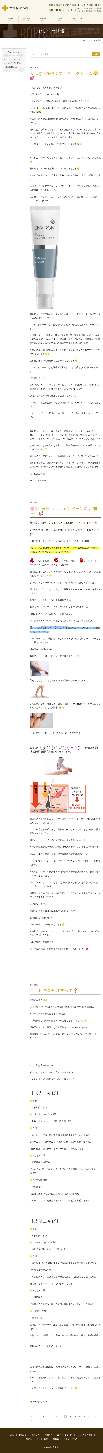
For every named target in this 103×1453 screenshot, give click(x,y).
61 (84, 1416)
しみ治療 (35, 1435)
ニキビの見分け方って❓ (54, 990)
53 (47, 1416)
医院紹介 (26, 19)
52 (43, 1416)
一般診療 (28, 1439)
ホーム (85, 40)
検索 (96, 54)
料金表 (59, 19)
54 (52, 1416)
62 (88, 1416)
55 (57, 1416)
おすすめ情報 (11, 59)
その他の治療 (42, 1439)
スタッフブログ (76, 19)
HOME (10, 19)
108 (95, 1416)
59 (75, 1416)
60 (79, 1416)
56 (61, 1416)
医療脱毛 (48, 1435)
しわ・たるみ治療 (84, 1435)
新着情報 (9, 67)
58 (70, 1416)
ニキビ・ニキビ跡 (64, 1435)
